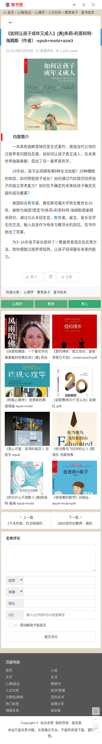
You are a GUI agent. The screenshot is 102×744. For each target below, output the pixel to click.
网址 (12, 603)
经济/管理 (58, 690)
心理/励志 (24, 12)
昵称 (15, 580)
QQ (11, 615)
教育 (31, 203)
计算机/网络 (14, 697)
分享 (68, 277)
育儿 (84, 304)
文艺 (9, 677)
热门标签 (12, 704)
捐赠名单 (12, 710)
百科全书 (57, 697)
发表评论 (46, 51)
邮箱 (15, 592)
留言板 (56, 710)
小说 (54, 670)
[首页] (96, 711)
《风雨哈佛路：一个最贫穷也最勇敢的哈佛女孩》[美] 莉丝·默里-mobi (27, 357)
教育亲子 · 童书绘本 (79, 12)
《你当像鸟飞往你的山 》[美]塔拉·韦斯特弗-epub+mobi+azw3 (73, 455)
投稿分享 (57, 704)
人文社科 (54, 12)
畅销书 (56, 684)
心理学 (40, 12)
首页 (10, 12)
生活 (54, 677)
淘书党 (17, 5)
